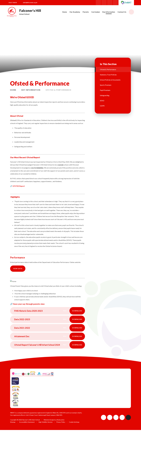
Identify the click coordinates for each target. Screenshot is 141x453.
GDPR (102, 106)
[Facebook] (98, 2)
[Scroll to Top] (128, 417)
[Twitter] (109, 2)
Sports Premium (105, 85)
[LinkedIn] (115, 2)
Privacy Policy (60, 422)
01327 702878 (13, 2)
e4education (60, 420)
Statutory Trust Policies (108, 75)
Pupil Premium (105, 90)
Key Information (30, 90)
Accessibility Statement (27, 422)
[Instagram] (104, 2)
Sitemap (12, 422)
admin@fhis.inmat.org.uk (30, 2)
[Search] (131, 12)
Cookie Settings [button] (74, 422)
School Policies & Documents (110, 80)
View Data (17, 268)
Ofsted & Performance (58, 90)
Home (13, 90)
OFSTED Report (18, 186)
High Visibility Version (46, 422)
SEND (102, 101)
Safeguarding (104, 95)
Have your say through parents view (29, 304)
